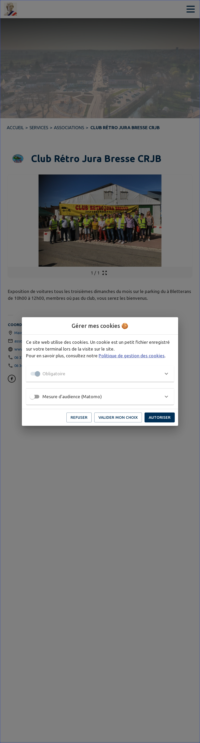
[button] (100, 374)
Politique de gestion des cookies (132, 355)
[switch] (32, 397)
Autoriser (160, 417)
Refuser (79, 417)
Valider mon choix (118, 417)
